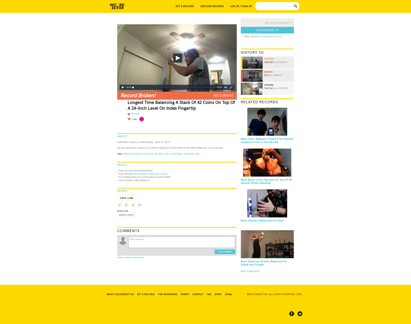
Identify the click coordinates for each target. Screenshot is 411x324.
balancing (148, 153)
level (196, 153)
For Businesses (167, 294)
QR (139, 205)
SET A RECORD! (185, 6)
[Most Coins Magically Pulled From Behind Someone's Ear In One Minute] (267, 121)
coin (166, 153)
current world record (270, 36)
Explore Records (212, 6)
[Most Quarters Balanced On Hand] (267, 203)
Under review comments (130, 257)
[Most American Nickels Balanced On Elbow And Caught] (267, 244)
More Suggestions (250, 271)
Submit (185, 294)
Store (218, 294)
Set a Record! (146, 294)
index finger (176, 153)
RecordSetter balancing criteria (150, 173)
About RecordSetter (120, 294)
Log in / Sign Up (241, 6)
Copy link (126, 198)
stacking (158, 153)
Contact (198, 294)
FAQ (209, 294)
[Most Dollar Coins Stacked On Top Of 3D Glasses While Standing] (267, 162)
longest (137, 153)
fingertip (188, 153)
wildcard (127, 153)
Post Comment (225, 252)
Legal (228, 294)
